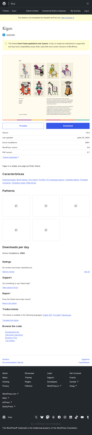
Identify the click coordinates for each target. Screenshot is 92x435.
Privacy (5, 386)
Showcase (29, 373)
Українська (66, 315)
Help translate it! (67, 18)
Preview (23, 126)
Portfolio (42, 180)
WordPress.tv (54, 386)
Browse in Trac (11, 338)
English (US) (47, 315)
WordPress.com (10, 394)
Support (50, 377)
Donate (74, 382)
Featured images (9, 180)
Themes (5, 11)
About (5, 373)
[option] (16, 206)
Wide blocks (31, 183)
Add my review (8, 272)
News (4, 377)
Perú (10, 417)
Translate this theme (10, 320)
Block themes (22, 180)
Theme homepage (9, 157)
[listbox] (46, 218)
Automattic (10, 35)
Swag (73, 386)
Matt (5, 398)
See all (87, 272)
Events (73, 377)
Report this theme (9, 303)
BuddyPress (8, 406)
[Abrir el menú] (88, 3)
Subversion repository (14, 335)
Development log (12, 332)
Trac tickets (10, 341)
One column (33, 180)
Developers (52, 382)
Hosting (5, 382)
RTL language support (55, 180)
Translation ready (18, 183)
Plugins (28, 382)
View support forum (10, 287)
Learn (49, 373)
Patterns (28, 386)
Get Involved (75, 373)
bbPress (7, 402)
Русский (56, 315)
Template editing (72, 180)
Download (68, 126)
